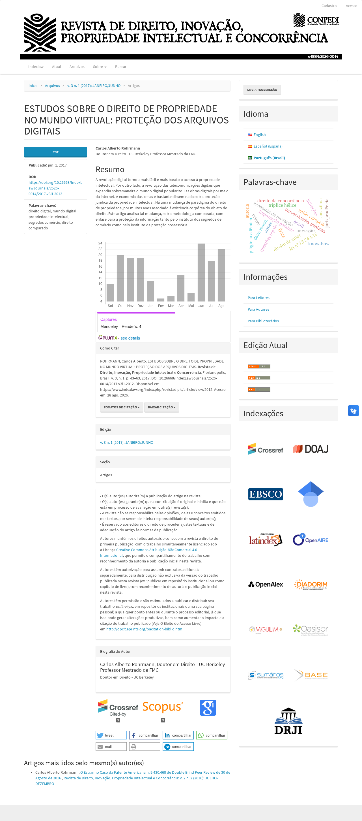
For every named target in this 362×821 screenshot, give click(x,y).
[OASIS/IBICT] (311, 630)
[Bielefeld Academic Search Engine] (311, 676)
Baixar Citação (160, 407)
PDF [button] (56, 152)
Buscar (120, 66)
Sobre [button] (98, 66)
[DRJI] (288, 721)
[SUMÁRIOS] (266, 676)
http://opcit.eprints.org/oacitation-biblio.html (145, 629)
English (260, 134)
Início (33, 85)
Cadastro (329, 5)
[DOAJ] (311, 449)
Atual (56, 66)
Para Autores (258, 309)
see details (130, 338)
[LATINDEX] (266, 540)
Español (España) (268, 146)
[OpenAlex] (266, 585)
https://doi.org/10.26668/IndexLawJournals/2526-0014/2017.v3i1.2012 (55, 188)
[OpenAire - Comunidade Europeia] (311, 540)
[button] (111, 735)
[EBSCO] (266, 494)
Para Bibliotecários (263, 320)
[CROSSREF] (266, 449)
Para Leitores (259, 297)
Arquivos (77, 66)
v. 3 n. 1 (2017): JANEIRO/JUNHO (93, 85)
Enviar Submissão (262, 90)
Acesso (351, 5)
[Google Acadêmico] (311, 494)
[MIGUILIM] (266, 630)
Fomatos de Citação (120, 407)
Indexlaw (36, 66)
